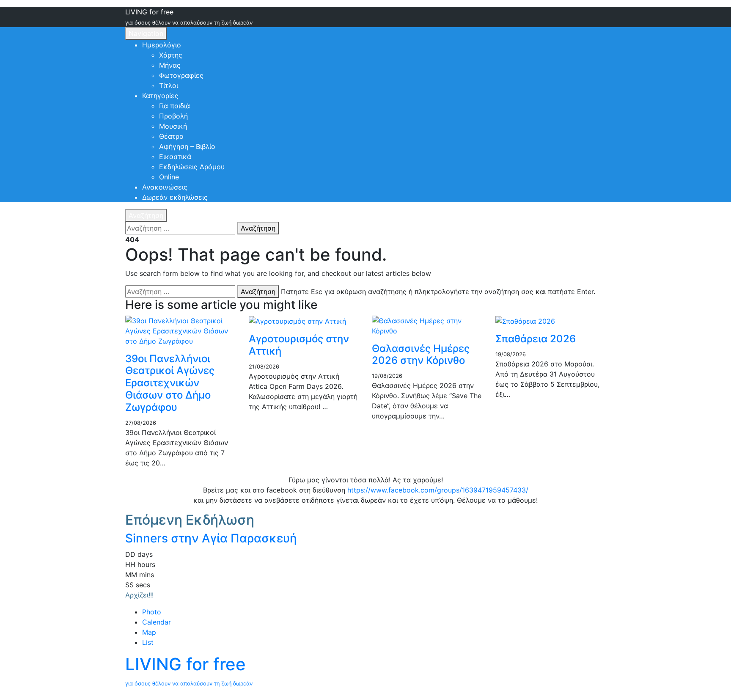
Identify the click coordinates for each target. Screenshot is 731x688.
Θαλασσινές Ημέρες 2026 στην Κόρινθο (421, 354)
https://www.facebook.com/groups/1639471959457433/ (437, 490)
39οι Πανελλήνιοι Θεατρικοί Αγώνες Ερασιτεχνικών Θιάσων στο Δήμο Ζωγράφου (169, 382)
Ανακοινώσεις (164, 187)
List (148, 642)
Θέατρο (171, 136)
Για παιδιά (174, 106)
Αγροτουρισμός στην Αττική (299, 345)
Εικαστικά (175, 156)
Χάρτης (170, 55)
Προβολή (173, 116)
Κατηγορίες (160, 95)
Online (169, 177)
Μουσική (173, 126)
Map (149, 632)
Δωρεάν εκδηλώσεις (175, 197)
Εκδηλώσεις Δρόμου (192, 166)
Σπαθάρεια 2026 (535, 339)
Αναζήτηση (146, 215)
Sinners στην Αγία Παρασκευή (211, 538)
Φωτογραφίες (181, 75)
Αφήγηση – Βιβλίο (187, 146)
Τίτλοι (168, 85)
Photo (151, 612)
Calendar (156, 622)
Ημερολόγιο (161, 45)
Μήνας (170, 65)
